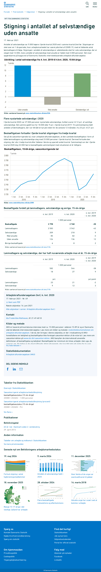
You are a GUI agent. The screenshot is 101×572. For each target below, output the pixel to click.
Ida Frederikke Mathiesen (17, 318)
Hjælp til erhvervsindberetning (17, 536)
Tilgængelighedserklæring (15, 560)
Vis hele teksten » (13, 345)
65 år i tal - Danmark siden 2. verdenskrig (22, 427)
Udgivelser (30, 12)
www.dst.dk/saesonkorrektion (37, 338)
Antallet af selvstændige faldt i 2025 (50, 475)
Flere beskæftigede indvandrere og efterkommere (50, 501)
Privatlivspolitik (10, 553)
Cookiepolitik (9, 556)
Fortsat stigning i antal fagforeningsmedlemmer (14, 475)
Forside (7, 12)
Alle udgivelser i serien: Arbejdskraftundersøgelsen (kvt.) (30, 309)
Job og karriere (60, 536)
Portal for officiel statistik (65, 542)
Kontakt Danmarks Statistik (15, 532)
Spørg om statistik (11, 539)
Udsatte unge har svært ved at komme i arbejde (84, 501)
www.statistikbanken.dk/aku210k (37, 113)
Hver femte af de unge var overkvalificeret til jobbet (82, 475)
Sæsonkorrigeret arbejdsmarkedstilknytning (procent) (27, 404)
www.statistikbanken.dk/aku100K (21, 203)
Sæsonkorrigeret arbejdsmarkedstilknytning (23, 395)
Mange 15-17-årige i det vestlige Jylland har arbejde (15, 508)
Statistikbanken (60, 532)
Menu (95, 7)
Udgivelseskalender (62, 539)
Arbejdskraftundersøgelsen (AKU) (20, 354)
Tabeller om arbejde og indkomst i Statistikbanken (25, 440)
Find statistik (18, 12)
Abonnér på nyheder (63, 553)
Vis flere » (8, 412)
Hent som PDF (14, 302)
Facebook (58, 556)
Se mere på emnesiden (14, 444)
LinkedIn (58, 560)
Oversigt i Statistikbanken (15, 388)
